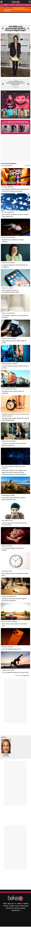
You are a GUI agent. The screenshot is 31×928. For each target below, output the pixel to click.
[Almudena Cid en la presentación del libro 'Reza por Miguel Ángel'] (6, 129)
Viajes (16, 908)
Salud (17, 906)
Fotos (11, 5)
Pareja (19, 904)
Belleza (11, 904)
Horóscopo (15, 910)
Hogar (11, 906)
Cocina (5, 906)
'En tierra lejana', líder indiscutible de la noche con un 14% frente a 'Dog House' (17, 9)
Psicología (24, 906)
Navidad (22, 908)
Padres (25, 904)
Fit (16, 904)
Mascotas (9, 908)
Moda (5, 904)
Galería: (15, 122)
